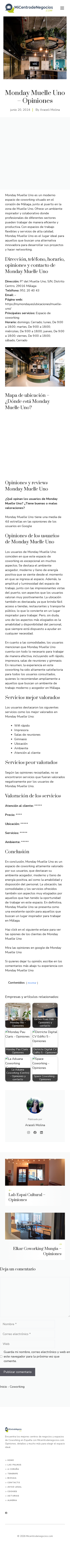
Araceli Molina (50, 110)
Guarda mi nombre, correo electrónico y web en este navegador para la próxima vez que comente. (37, 1356)
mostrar (32, 982)
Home (10, 1460)
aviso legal (14, 1487)
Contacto (13, 1482)
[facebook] (6, 1513)
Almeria (12, 1500)
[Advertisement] (35, 153)
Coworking (17, 1387)
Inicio (3, 1387)
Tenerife (12, 1473)
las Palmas (14, 1465)
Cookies (12, 1491)
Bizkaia (11, 1478)
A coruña (13, 1469)
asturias (13, 1496)
